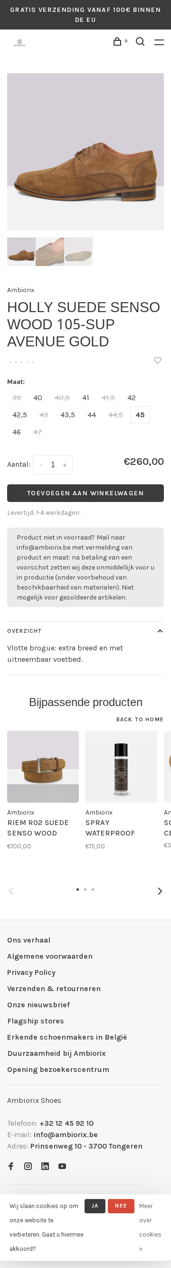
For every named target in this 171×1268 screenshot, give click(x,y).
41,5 (108, 397)
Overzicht (24, 631)
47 (37, 431)
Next (160, 891)
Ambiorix (20, 290)
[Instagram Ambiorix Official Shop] (28, 1166)
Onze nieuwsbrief (38, 1004)
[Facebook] (11, 1166)
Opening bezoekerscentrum (58, 1069)
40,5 (62, 397)
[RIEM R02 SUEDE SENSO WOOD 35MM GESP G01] (43, 767)
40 (37, 397)
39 (16, 397)
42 (131, 397)
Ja (95, 1205)
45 (140, 414)
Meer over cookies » (150, 1227)
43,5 (67, 414)
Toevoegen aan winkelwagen (85, 493)
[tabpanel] (85, 151)
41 (85, 397)
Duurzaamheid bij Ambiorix (56, 1053)
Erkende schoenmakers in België (67, 1037)
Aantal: (18, 464)
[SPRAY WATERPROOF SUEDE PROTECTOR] (121, 767)
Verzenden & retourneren (54, 988)
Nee (121, 1205)
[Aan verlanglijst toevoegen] (158, 361)
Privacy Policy (31, 972)
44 (91, 414)
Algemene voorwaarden (50, 956)
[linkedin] (45, 1166)
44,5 (115, 414)
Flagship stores (35, 1020)
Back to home (140, 719)
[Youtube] (62, 1166)
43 (43, 414)
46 (16, 431)
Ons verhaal (28, 939)
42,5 (19, 414)
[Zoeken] (141, 43)
